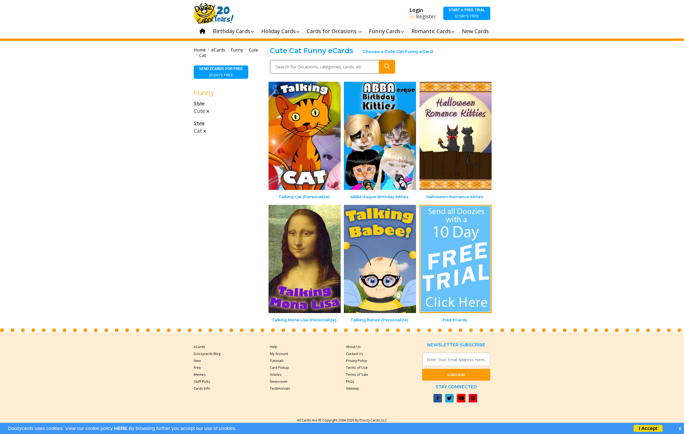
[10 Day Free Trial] (455, 259)
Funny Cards (385, 31)
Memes (200, 374)
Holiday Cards (278, 31)
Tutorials (277, 360)
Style (199, 103)
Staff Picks (202, 381)
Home (200, 50)
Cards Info (202, 388)
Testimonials (280, 388)
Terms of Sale (357, 374)
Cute (253, 50)
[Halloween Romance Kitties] (455, 136)
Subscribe (456, 374)
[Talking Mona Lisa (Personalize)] (305, 259)
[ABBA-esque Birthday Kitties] (380, 136)
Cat (202, 55)
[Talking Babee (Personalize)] (380, 259)
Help (273, 347)
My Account (279, 353)
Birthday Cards (231, 31)
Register (426, 16)
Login (416, 10)
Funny (237, 50)
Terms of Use (357, 367)
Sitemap (352, 388)
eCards (218, 50)
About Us (353, 347)
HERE (120, 428)
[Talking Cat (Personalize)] (305, 136)
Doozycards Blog (207, 353)
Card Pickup (279, 367)
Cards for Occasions (332, 31)
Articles (276, 374)
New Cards (475, 31)
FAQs (350, 381)
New (197, 360)
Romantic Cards (431, 31)
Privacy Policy (356, 360)
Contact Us (354, 353)
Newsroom (278, 381)
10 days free (467, 13)
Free (197, 367)
